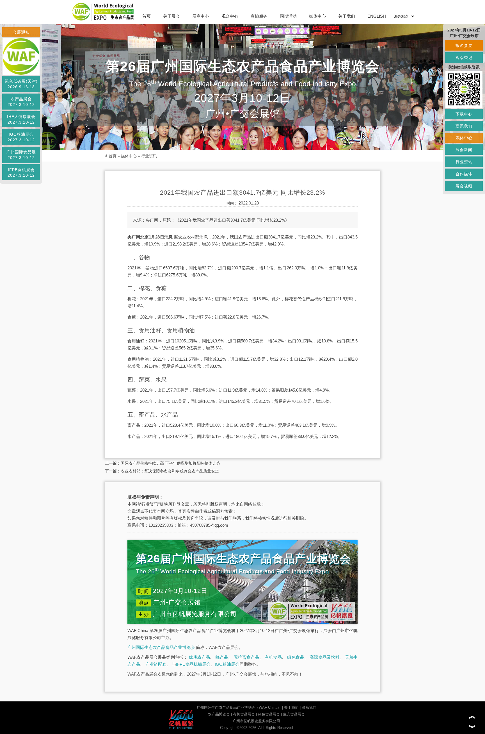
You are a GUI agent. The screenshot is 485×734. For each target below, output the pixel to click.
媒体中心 (317, 16)
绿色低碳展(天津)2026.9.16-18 (21, 84)
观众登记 (464, 57)
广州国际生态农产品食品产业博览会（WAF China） (239, 707)
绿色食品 (295, 657)
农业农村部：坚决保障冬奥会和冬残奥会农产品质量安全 (170, 471)
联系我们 (309, 707)
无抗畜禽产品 (246, 657)
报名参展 (464, 45)
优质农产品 (199, 657)
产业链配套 (155, 664)
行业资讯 (149, 156)
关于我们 (346, 16)
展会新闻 (464, 149)
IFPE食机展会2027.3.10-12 (21, 172)
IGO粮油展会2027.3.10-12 (21, 137)
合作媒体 (464, 174)
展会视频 (464, 186)
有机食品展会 (244, 714)
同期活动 (288, 16)
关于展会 (171, 16)
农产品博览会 (219, 714)
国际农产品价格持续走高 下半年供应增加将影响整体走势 (170, 463)
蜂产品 (222, 657)
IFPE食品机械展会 (193, 664)
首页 (146, 16)
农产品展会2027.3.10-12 (21, 102)
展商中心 (200, 16)
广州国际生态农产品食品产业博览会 (161, 647)
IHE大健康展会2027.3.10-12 (21, 119)
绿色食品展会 (269, 714)
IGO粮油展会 (227, 664)
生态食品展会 (294, 714)
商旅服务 (259, 16)
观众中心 (229, 16)
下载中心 (464, 114)
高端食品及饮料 (324, 657)
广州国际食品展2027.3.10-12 (21, 155)
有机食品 (273, 657)
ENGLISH (376, 16)
